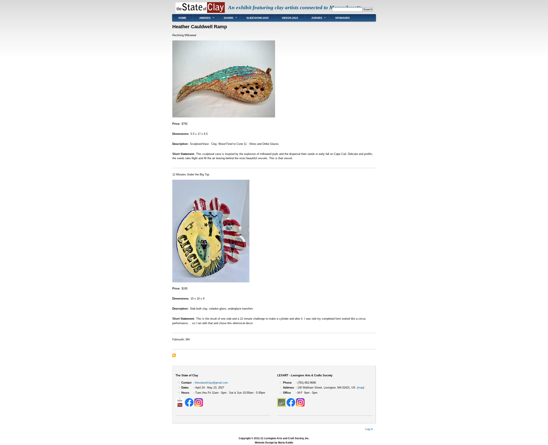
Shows (228, 17)
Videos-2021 (290, 17)
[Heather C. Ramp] (210, 281)
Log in (369, 429)
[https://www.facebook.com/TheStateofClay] (189, 405)
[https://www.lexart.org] (281, 405)
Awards (205, 17)
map (360, 387)
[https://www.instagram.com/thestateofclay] (198, 405)
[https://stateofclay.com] (180, 405)
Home (182, 17)
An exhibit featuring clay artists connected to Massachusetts (295, 7)
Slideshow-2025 (257, 17)
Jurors (316, 17)
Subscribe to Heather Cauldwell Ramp (174, 355)
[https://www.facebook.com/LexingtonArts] (291, 405)
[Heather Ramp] (223, 116)
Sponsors (342, 17)
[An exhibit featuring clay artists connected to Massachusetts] (200, 11)
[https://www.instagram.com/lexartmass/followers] (300, 405)
